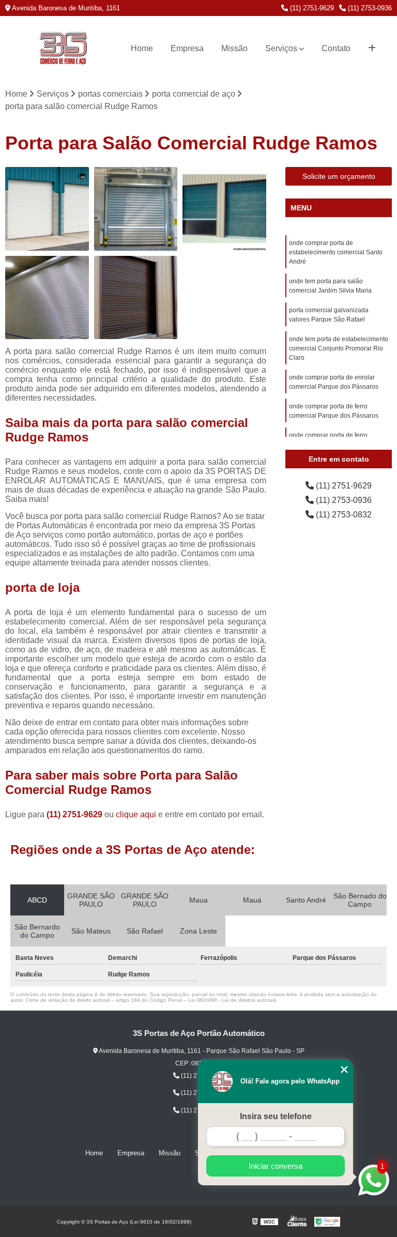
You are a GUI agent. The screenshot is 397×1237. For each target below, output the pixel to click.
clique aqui (136, 814)
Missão (234, 48)
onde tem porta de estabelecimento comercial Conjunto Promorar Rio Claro (338, 348)
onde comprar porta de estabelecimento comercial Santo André (336, 252)
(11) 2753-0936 (369, 8)
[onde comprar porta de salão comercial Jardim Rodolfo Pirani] (136, 209)
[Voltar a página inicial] (63, 48)
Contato (336, 48)
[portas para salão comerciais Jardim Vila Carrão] (47, 209)
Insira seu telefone (276, 1116)
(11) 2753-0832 (343, 514)
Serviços (281, 48)
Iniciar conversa (275, 1166)
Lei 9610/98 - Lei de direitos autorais (232, 1000)
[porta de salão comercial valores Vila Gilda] (47, 298)
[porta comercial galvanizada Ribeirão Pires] (136, 298)
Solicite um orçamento (338, 176)
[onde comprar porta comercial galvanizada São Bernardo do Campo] (224, 209)
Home (142, 48)
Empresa (187, 48)
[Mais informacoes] (372, 48)
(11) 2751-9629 (311, 8)
